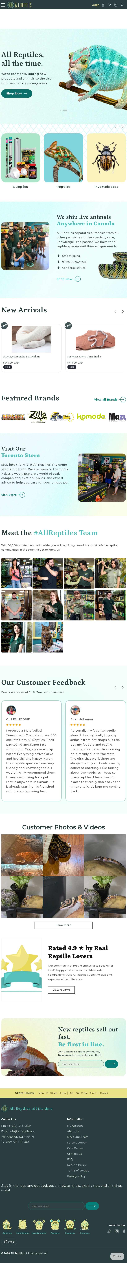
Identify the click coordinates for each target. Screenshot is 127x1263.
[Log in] (103, 5)
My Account (75, 1125)
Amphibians (22, 1233)
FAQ (70, 1159)
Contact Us (74, 1153)
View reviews (61, 989)
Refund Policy (76, 1165)
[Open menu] (3, 5)
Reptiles (7, 1233)
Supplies (70, 1233)
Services (85, 1233)
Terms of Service (78, 1170)
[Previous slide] (115, 312)
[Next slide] (122, 312)
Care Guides (75, 1148)
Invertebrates (39, 1233)
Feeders (55, 1233)
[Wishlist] (109, 4)
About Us (73, 1131)
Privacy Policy (76, 1176)
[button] (122, 5)
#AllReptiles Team (66, 533)
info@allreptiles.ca (22, 1131)
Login (96, 4)
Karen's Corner (77, 1142)
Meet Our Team (77, 1137)
